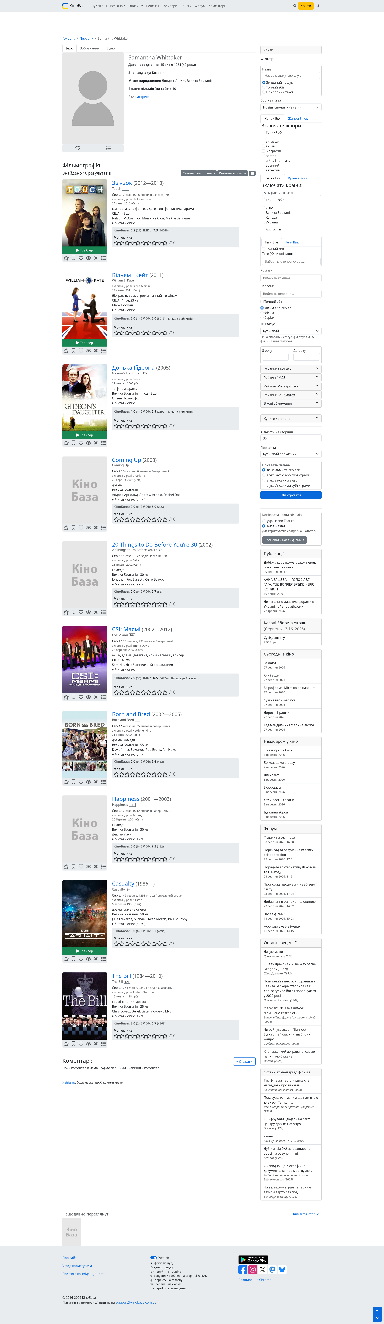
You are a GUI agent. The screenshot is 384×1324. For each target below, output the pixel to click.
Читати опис (125, 223)
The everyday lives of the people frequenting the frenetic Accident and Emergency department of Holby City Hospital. (174, 924)
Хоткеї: (163, 1258)
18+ (132, 804)
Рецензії (152, 6)
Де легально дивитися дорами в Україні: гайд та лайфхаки (289, 606)
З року (267, 350)
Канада (271, 217)
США (115, 213)
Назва (267, 69)
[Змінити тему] (318, 6)
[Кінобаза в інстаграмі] (253, 1269)
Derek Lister (140, 1011)
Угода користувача (77, 1266)
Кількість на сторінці (276, 432)
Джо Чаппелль (137, 665)
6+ (137, 720)
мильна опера (134, 909)
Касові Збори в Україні (286, 625)
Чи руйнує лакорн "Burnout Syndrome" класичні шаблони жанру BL (287, 1036)
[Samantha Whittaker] (71, 1231)
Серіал (269, 317)
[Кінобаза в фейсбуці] (243, 1269)
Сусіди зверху (274, 639)
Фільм (269, 313)
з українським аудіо (282, 480)
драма (189, 208)
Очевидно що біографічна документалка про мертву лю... (288, 1172)
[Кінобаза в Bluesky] (282, 1269)
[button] (77, 148)
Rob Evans (153, 749)
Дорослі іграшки (276, 714)
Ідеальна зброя (276, 814)
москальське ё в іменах (282, 928)
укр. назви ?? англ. (281, 521)
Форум (200, 6)
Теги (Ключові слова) (278, 253)
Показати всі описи (232, 173)
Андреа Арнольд (125, 495)
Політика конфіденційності (83, 1274)
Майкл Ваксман (178, 218)
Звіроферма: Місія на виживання (289, 690)
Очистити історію (305, 1214)
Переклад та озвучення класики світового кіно (289, 854)
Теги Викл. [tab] (293, 242)
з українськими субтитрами (288, 485)
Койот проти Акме (278, 752)
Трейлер (86, 250)
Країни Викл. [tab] (298, 178)
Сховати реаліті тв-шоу (199, 173)
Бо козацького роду (279, 764)
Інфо (69, 48)
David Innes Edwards (128, 749)
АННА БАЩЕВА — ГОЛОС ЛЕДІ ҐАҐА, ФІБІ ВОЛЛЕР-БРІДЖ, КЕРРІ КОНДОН (289, 586)
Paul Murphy (177, 919)
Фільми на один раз (279, 839)
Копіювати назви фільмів (284, 540)
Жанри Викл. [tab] (298, 118)
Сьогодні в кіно (279, 654)
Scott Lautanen (161, 665)
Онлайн (134, 6)
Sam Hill (118, 665)
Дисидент (274, 777)
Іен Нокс (169, 749)
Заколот (274, 665)
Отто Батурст (155, 579)
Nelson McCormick (126, 218)
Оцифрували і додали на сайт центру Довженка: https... (287, 1123)
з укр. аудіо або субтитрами (288, 475)
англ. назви (276, 526)
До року (299, 350)
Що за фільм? (279, 916)
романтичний (151, 295)
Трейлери (169, 6)
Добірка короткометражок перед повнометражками (290, 567)
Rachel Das (172, 495)
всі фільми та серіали (283, 470)
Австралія (273, 229)
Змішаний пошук (279, 82)
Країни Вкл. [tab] (272, 178)
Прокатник (268, 447)
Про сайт (69, 1258)
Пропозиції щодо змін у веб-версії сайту (290, 889)
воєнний (272, 165)
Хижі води (274, 677)
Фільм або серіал (277, 308)
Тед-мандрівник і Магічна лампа (289, 727)
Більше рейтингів (180, 319)
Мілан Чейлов (153, 218)
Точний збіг (274, 87)
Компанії (267, 270)
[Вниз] (377, 1318)
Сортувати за (270, 100)
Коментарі (217, 6)
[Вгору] (377, 1310)
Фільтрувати (291, 495)
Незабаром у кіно (281, 741)
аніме (270, 146)
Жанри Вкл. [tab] (272, 118)
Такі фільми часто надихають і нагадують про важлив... (287, 1085)
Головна (68, 38)
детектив (156, 208)
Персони (86, 38)
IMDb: (147, 230)
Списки (186, 6)
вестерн (271, 156)
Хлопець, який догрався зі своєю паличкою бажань (289, 1056)
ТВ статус (267, 324)
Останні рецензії (280, 942)
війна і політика (277, 160)
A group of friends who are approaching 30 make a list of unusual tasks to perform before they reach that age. (175, 584)
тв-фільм (170, 295)
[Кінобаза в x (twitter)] (263, 1269)
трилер (178, 655)
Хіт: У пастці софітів (279, 802)
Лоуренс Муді (161, 1011)
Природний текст (279, 92)
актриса (143, 96)
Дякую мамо (278, 953)
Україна (271, 222)
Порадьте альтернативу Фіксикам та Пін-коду (290, 871)
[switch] (153, 1257)
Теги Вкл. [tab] (272, 242)
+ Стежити (244, 1061)
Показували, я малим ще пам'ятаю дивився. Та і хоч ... (291, 1104)
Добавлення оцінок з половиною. (290, 903)
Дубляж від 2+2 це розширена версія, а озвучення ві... (287, 1153)
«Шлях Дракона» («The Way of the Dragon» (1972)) (290, 968)
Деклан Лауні (122, 834)
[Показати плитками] (252, 173)
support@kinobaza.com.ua (136, 1302)
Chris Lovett (121, 1011)
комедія (118, 570)
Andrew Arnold (150, 495)
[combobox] (287, 261)
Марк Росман (122, 305)
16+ (132, 635)
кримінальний (160, 655)
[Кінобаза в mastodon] (273, 1269)
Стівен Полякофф (125, 398)
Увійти (306, 6)
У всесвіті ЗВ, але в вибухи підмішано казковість (289, 1014)
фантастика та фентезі (129, 208)
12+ (125, 188)
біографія (119, 295)
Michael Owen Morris (150, 919)
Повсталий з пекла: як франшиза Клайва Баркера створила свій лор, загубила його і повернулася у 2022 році (290, 990)
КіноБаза (77, 5)
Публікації (99, 6)
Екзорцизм (274, 789)
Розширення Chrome (254, 1280)
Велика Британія (125, 393)
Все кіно (116, 6)
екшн (116, 655)
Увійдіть (68, 1082)
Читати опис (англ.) (130, 499)
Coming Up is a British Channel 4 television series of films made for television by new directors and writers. (172, 499)
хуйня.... (285, 1138)
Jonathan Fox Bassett (128, 579)
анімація (272, 141)
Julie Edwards (122, 919)
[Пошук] (295, 6)
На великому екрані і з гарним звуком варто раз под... (287, 1191)
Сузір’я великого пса (280, 702)
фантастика (173, 208)
